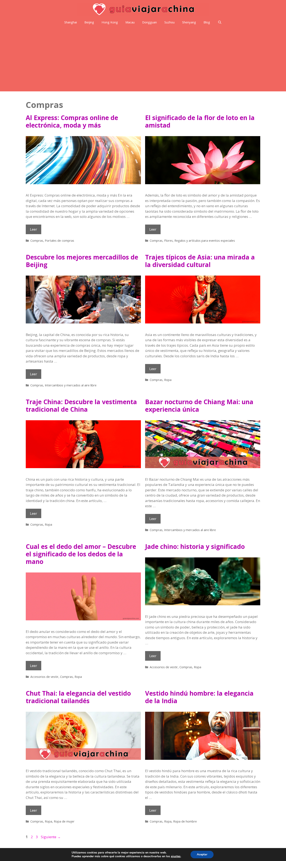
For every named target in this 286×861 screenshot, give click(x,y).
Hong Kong (110, 22)
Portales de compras (59, 241)
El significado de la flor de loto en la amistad (200, 121)
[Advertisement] (143, 60)
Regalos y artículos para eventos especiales (204, 241)
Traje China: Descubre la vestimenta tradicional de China (81, 405)
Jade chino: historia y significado (195, 546)
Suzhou (169, 22)
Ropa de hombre (185, 821)
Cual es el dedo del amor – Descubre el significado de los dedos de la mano (81, 554)
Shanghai (70, 22)
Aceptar (202, 854)
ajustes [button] (175, 856)
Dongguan (149, 22)
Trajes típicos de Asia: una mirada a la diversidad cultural (200, 261)
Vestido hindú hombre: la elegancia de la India (199, 697)
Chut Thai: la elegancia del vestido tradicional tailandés (78, 697)
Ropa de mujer (64, 821)
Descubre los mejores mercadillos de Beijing (82, 261)
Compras (36, 241)
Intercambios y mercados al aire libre (71, 385)
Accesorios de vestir (44, 677)
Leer (35, 230)
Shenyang (189, 22)
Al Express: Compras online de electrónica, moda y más (72, 121)
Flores (168, 241)
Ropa (167, 380)
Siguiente (51, 836)
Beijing (89, 22)
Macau (130, 22)
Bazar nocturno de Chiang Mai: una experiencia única (199, 405)
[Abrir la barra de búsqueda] (219, 22)
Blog (207, 22)
